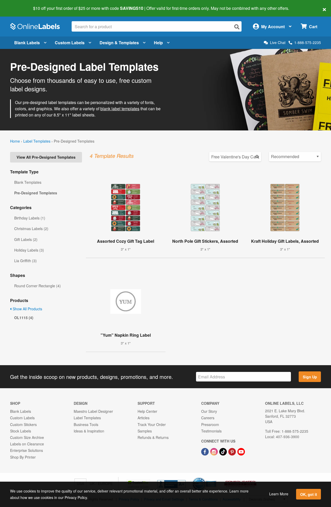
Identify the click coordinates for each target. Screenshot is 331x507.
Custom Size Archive (27, 437)
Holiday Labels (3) (29, 250)
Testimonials (211, 430)
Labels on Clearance (27, 443)
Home (15, 141)
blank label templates (119, 109)
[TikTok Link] (223, 451)
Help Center (147, 411)
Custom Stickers (23, 424)
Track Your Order (152, 424)
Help (158, 43)
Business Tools (86, 424)
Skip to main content (18, 4)
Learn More (278, 493)
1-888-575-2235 (307, 42)
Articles (143, 417)
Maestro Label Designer (93, 411)
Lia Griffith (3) (25, 260)
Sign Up (310, 376)
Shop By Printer (23, 457)
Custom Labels (70, 43)
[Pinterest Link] (232, 451)
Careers (207, 417)
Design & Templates (119, 43)
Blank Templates (27, 182)
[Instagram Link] (214, 451)
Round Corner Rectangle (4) (37, 285)
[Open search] (237, 27)
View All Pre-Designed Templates (46, 157)
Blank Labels (27, 43)
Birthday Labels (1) (29, 218)
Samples (145, 430)
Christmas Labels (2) (31, 228)
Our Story (209, 411)
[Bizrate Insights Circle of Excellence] (214, 477)
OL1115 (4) (23, 317)
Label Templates (36, 141)
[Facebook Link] (205, 451)
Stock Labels (20, 430)
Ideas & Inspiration (89, 430)
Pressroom (210, 424)
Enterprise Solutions (26, 450)
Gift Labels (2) (25, 239)
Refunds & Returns (153, 437)
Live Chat (277, 43)
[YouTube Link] (241, 451)
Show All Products (27, 308)
